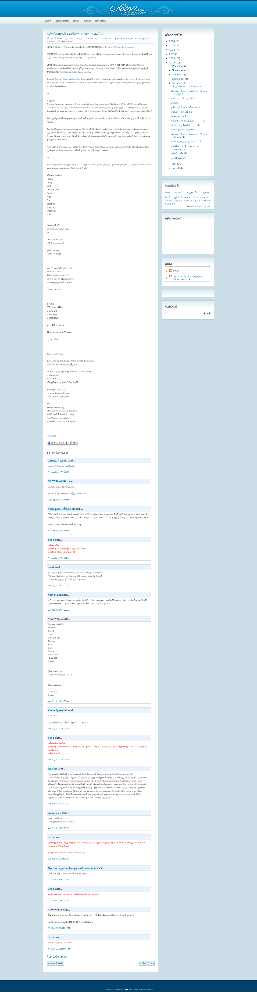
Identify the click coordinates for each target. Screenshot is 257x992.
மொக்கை (51, 41)
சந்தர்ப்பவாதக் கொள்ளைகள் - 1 (188, 86)
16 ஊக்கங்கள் (66, 41)
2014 (172, 41)
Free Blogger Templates (113, 989)
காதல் (202, 197)
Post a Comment (57, 956)
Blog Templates (134, 989)
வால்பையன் (54, 812)
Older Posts (146, 963)
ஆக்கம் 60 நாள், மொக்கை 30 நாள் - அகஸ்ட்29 (75, 34)
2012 (172, 49)
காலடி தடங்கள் (179, 116)
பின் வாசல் (100, 20)
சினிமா (87, 20)
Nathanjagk (55, 594)
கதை (186, 197)
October (177, 74)
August (176, 83)
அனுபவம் (191, 192)
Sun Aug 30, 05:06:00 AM (58, 500)
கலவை (138, 38)
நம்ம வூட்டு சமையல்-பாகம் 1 (185, 107)
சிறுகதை (178, 200)
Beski (51, 539)
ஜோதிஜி (52, 768)
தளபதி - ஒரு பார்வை (181, 111)
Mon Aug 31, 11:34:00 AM (58, 729)
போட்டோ (206, 200)
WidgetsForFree (203, 206)
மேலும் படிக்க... (128, 47)
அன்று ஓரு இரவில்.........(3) (185, 125)
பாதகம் (175, 102)
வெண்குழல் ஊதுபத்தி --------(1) (188, 120)
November (178, 70)
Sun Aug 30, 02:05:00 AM (58, 472)
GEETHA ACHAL (58, 481)
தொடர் (197, 200)
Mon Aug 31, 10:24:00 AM (58, 701)
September (178, 78)
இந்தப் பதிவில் (69, 79)
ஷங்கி (51, 567)
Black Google (147, 989)
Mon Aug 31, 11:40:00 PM (58, 859)
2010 (172, 58)
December (178, 66)
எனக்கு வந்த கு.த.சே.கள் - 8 (186, 141)
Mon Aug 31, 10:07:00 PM (58, 828)
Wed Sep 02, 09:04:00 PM (59, 928)
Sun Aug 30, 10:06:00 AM (58, 530)
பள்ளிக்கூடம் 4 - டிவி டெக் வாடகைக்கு (184, 147)
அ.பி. (110, 38)
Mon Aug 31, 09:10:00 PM (58, 804)
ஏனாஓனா (130, 38)
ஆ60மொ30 (119, 38)
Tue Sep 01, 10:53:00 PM (58, 901)
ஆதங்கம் (206, 192)
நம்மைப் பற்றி (62, 20)
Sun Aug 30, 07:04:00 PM (58, 558)
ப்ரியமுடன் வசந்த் (57, 460)
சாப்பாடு (168, 200)
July (174, 163)
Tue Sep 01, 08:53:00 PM (58, 880)
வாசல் (48, 20)
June (175, 168)
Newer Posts (55, 963)
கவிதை (193, 197)
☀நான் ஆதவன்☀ (57, 710)
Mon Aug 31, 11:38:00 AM (58, 759)
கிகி (208, 196)
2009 (172, 62)
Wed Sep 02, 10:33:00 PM (59, 949)
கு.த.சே (145, 38)
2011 (172, 54)
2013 (172, 45)
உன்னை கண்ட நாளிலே (182, 98)
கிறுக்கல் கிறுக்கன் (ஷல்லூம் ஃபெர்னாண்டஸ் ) (73, 867)
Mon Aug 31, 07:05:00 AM (58, 610)
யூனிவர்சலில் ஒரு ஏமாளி (183, 129)
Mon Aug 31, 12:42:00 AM (58, 586)
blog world (172, 192)
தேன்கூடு (188, 200)
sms (105, 38)
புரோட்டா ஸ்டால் (179, 153)
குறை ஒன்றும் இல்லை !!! (61, 508)
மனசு (76, 20)
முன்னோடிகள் (178, 157)
